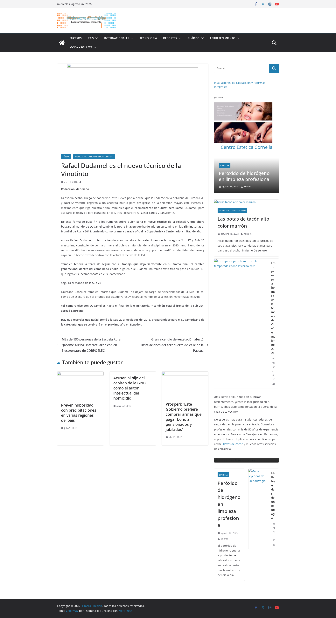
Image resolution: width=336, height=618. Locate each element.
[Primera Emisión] (61, 42)
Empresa (218, 165)
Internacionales (116, 38)
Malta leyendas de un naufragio (273, 481)
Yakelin (247, 219)
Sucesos (76, 38)
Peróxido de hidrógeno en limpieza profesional (238, 176)
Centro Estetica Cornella (246, 147)
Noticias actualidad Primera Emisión (94, 156)
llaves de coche (233, 430)
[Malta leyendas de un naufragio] (258, 495)
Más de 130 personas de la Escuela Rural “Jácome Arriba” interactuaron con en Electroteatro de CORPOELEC (91, 345)
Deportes (170, 38)
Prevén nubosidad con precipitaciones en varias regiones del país (78, 412)
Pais (91, 38)
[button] (96, 38)
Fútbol (66, 156)
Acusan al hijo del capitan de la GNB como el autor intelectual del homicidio (129, 388)
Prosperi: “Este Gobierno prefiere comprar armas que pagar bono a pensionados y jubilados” (183, 417)
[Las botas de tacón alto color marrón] (246, 187)
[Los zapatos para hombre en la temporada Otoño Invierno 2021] (241, 309)
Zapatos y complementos (232, 196)
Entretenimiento (222, 38)
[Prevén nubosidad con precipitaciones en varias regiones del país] (80, 374)
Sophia (224, 524)
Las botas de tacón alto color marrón (243, 208)
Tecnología (148, 38)
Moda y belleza (81, 47)
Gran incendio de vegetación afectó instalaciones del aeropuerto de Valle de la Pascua (172, 345)
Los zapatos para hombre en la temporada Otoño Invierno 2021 (273, 293)
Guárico (193, 38)
